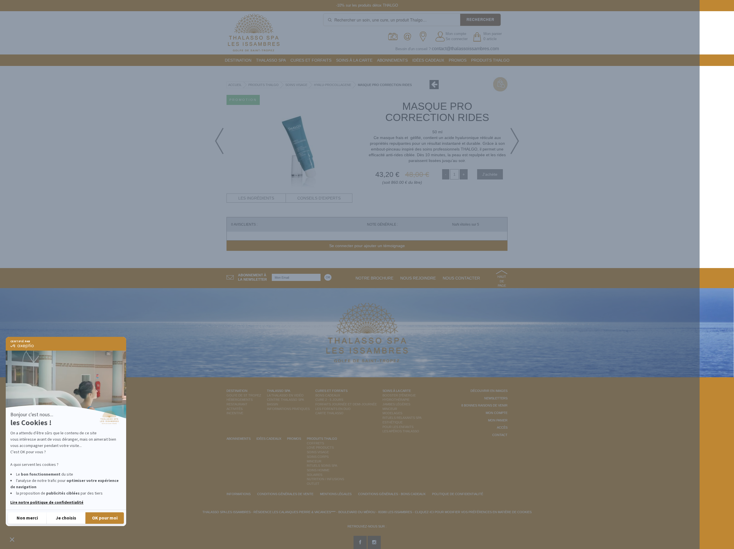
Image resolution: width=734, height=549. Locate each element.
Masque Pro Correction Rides (385, 85)
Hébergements (240, 399)
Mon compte (456, 34)
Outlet (313, 483)
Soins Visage (296, 85)
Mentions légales (336, 494)
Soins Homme (318, 470)
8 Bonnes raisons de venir (484, 405)
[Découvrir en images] (393, 36)
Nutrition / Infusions (325, 479)
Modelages (392, 413)
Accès (502, 427)
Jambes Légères (396, 404)
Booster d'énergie (399, 395)
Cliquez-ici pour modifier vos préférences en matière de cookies (473, 512)
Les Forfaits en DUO (333, 409)
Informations (239, 494)
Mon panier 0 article (492, 36)
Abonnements (392, 60)
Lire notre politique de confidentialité (46, 502)
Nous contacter (461, 278)
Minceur (389, 409)
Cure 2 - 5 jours (329, 399)
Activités (235, 409)
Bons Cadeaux (327, 395)
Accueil (235, 85)
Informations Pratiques (288, 409)
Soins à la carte (354, 60)
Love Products (320, 447)
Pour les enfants (397, 427)
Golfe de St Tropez (244, 395)
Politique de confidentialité (457, 494)
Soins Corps (318, 456)
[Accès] (425, 36)
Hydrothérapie (395, 399)
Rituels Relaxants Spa (401, 417)
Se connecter (457, 39)
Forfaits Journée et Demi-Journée (346, 404)
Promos (457, 60)
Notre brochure (374, 278)
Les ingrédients (256, 198)
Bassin (272, 404)
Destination (238, 60)
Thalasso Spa (271, 60)
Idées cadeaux (428, 60)
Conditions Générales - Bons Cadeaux (391, 494)
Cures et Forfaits (310, 60)
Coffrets (315, 443)
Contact (499, 435)
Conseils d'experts (319, 198)
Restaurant (237, 404)
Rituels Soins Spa (322, 465)
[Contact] (409, 36)
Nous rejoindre (418, 278)
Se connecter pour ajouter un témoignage (367, 245)
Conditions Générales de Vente (285, 494)
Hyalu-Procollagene (332, 85)
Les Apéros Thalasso (400, 431)
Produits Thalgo (490, 60)
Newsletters (495, 398)
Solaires (314, 474)
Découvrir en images (489, 390)
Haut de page (501, 281)
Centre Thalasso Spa (285, 399)
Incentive (235, 413)
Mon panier (497, 420)
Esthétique (392, 422)
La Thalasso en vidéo (285, 395)
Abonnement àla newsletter (252, 277)
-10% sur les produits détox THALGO (367, 5)
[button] (12, 539)
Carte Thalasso (329, 413)
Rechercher (480, 19)
